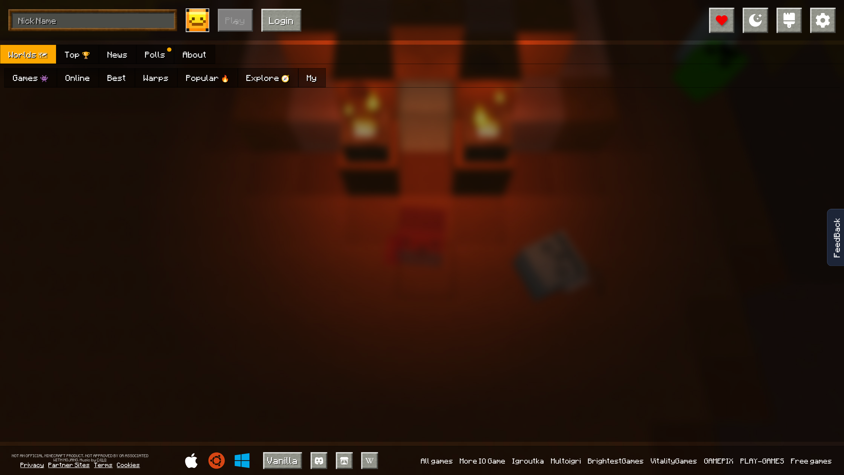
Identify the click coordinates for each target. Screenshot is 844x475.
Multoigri (566, 460)
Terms (103, 464)
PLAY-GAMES (762, 460)
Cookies (128, 464)
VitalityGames (674, 460)
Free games (811, 460)
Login (281, 20)
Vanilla (282, 460)
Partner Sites (69, 464)
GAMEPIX (719, 460)
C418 (102, 460)
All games (437, 460)
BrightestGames (616, 460)
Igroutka (528, 460)
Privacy (32, 464)
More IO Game (483, 460)
